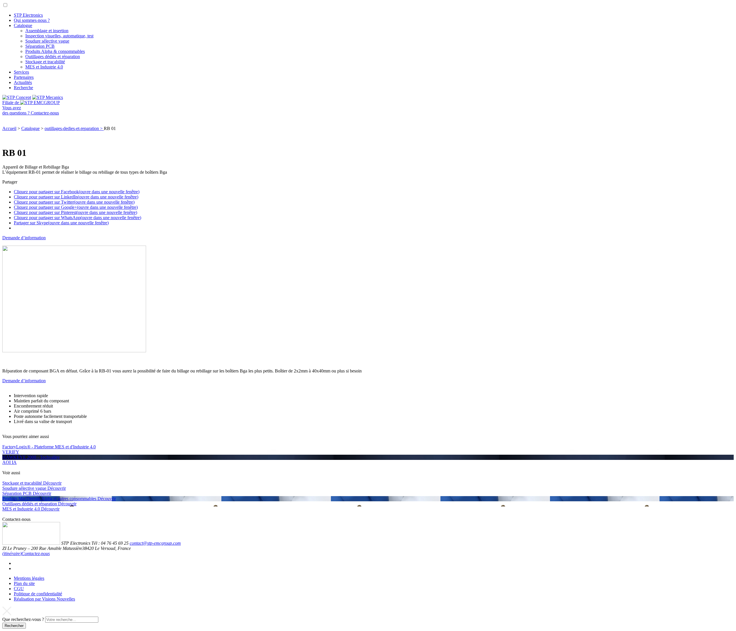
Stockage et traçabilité (45, 61)
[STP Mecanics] (47, 97)
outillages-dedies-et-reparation (74, 128)
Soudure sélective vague (47, 41)
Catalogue (23, 25)
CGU (19, 588)
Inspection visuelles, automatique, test (59, 35)
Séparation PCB (40, 46)
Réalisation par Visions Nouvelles (44, 598)
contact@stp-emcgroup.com (155, 543)
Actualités (23, 82)
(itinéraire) (12, 553)
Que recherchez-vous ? (23, 619)
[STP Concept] (16, 97)
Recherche (23, 87)
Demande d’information (24, 237)
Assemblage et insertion (46, 30)
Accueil (9, 128)
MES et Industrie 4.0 (44, 66)
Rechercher (14, 626)
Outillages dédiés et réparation (52, 56)
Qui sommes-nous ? (32, 20)
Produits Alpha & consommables (55, 51)
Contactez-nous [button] (36, 553)
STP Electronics (28, 15)
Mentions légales (29, 578)
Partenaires (24, 77)
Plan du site (24, 583)
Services (21, 72)
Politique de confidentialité (38, 593)
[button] (5, 5)
